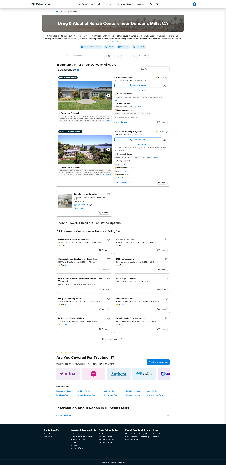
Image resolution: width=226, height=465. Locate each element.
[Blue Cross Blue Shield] (144, 374)
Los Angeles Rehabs (63, 391)
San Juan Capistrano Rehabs (87, 395)
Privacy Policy (104, 462)
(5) (122, 245)
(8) (65, 245)
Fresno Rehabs (152, 391)
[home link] (57, 11)
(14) (65, 305)
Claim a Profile (140, 47)
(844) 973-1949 (81, 205)
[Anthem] (119, 374)
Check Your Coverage (158, 362)
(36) (65, 324)
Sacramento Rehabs (133, 395)
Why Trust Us (124, 47)
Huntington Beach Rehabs (155, 395)
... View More (106, 120)
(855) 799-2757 (139, 140)
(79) (163, 77)
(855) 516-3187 (139, 85)
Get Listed (110, 47)
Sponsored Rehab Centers (92, 47)
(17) (123, 305)
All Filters (114, 56)
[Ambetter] (93, 374)
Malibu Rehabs (109, 391)
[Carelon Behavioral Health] (169, 374)
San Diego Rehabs (83, 391)
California (62, 11)
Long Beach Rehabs (63, 395)
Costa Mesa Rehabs (133, 391)
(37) (163, 131)
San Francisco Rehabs (111, 395)
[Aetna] (68, 374)
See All (116, 100)
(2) (65, 265)
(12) (123, 324)
